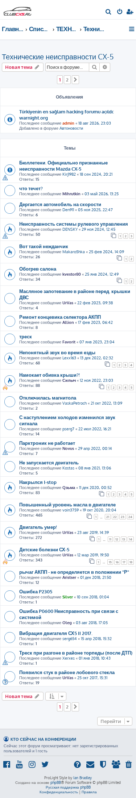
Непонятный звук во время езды (57, 352)
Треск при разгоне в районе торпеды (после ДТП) (75, 652)
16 (117, 562)
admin (68, 123)
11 (110, 539)
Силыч (69, 380)
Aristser (69, 577)
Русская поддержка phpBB (68, 787)
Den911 (68, 209)
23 (122, 517)
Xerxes (68, 658)
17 (124, 562)
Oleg (67, 622)
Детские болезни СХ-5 (44, 549)
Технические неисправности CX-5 (58, 56)
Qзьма (68, 487)
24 (130, 517)
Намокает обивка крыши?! (49, 375)
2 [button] (67, 80)
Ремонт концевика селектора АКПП (60, 317)
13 (123, 539)
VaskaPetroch (74, 403)
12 (116, 539)
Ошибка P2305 (35, 591)
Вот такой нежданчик (43, 246)
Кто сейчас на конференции (43, 739)
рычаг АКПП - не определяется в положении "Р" (74, 572)
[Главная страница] (17, 9)
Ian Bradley (82, 778)
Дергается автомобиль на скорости (60, 204)
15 (110, 562)
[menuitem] (108, 12)
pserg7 (68, 428)
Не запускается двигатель (49, 462)
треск (25, 336)
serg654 (69, 638)
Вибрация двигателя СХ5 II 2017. (55, 633)
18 (130, 562)
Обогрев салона (37, 269)
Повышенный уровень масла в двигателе (67, 504)
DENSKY (70, 229)
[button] (75, 79)
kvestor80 (71, 274)
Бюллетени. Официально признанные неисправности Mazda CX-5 (63, 165)
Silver (67, 596)
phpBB (55, 782)
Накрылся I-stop (38, 482)
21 (107, 517)
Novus (68, 448)
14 (130, 539)
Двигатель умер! (38, 527)
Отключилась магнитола (47, 397)
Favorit (68, 341)
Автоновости (71, 128)
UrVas (67, 302)
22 (115, 517)
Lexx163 (69, 357)
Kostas (68, 468)
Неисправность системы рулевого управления (73, 224)
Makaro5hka (73, 251)
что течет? (31, 188)
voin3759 (70, 510)
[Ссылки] (132, 28)
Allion (68, 322)
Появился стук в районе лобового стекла (67, 672)
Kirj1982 (69, 174)
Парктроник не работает (47, 443)
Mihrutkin (71, 193)
